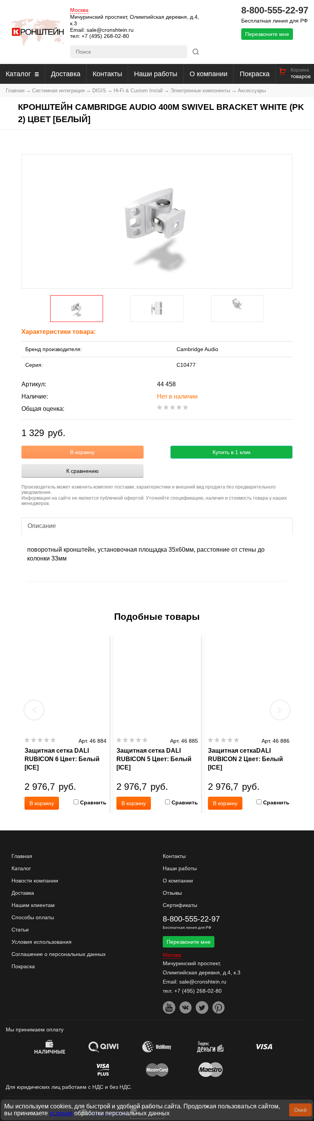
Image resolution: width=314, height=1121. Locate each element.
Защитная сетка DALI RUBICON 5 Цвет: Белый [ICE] (153, 759)
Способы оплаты (32, 917)
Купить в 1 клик (231, 452)
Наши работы (155, 74)
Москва (79, 10)
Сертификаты (180, 905)
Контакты (107, 74)
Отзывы (172, 893)
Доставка (65, 74)
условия (61, 1113)
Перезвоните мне (267, 34)
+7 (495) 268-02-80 (105, 36)
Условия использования (41, 942)
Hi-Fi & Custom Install (138, 90)
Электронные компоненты (200, 90)
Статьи (20, 930)
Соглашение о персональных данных (58, 954)
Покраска (255, 74)
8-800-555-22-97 (274, 10)
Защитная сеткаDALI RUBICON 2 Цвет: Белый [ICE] (245, 759)
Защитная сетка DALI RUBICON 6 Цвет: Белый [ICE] (62, 759)
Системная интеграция (58, 90)
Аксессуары (252, 90)
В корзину (82, 452)
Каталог (18, 74)
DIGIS (99, 90)
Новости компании (34, 881)
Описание (42, 526)
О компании (208, 74)
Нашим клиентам (33, 905)
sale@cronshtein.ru (110, 30)
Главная (15, 90)
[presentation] (34, 710)
